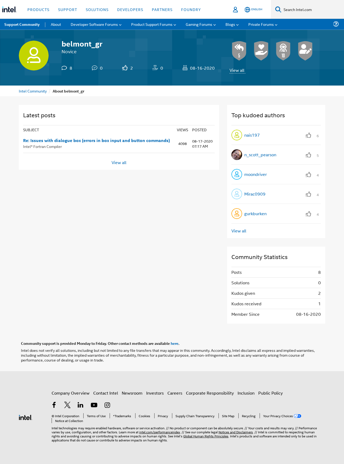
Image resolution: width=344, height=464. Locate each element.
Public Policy (270, 393)
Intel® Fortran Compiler (42, 146)
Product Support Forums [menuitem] (152, 24)
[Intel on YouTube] (94, 405)
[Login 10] (283, 51)
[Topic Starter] (305, 51)
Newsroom (132, 393)
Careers (174, 393)
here (174, 343)
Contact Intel (105, 393)
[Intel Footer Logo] (25, 417)
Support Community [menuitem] (22, 24)
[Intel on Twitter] (67, 405)
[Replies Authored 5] (239, 51)
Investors (155, 393)
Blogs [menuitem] (230, 24)
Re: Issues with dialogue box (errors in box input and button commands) (96, 140)
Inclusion (246, 393)
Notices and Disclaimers (235, 431)
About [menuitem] (56, 24)
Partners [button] (162, 9)
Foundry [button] (191, 9)
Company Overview (70, 393)
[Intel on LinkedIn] (80, 405)
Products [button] (38, 9)
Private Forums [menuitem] (261, 24)
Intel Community (33, 91)
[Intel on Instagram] (107, 405)
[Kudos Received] (261, 51)
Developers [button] (130, 9)
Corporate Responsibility (210, 393)
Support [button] (67, 9)
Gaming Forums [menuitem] (199, 24)
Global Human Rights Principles (205, 435)
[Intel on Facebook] (54, 405)
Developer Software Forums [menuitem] (94, 24)
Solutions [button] (97, 9)
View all (237, 70)
